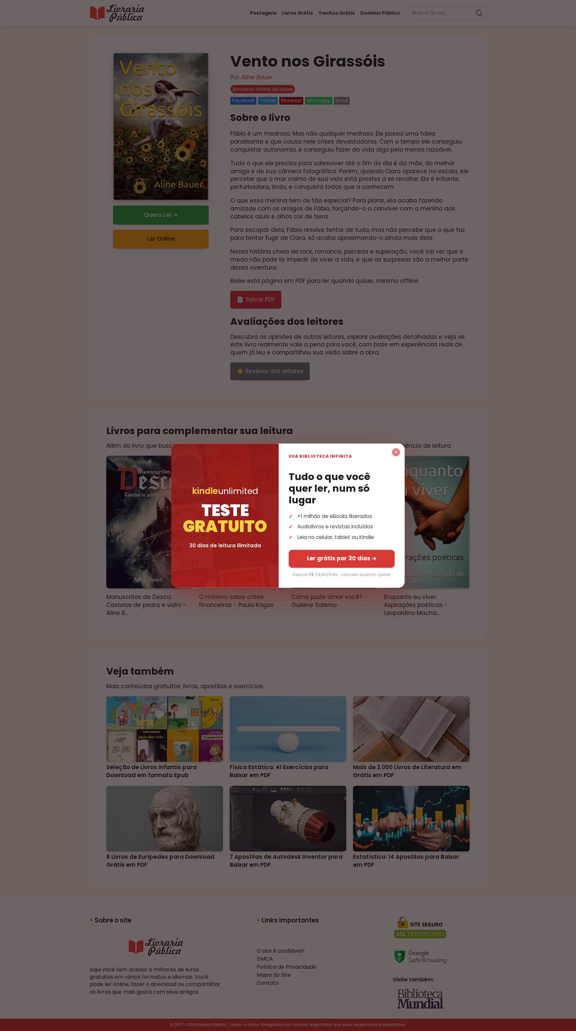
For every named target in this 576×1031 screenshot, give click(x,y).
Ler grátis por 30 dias (341, 558)
